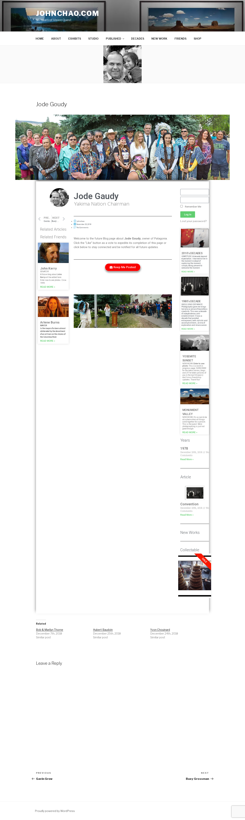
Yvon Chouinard (160, 629)
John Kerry (48, 268)
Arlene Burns (50, 322)
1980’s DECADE (191, 301)
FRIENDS (180, 38)
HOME (40, 38)
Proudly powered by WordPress (55, 811)
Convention (189, 504)
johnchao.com (67, 13)
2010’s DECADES (192, 253)
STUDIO (93, 38)
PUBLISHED (113, 38)
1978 (184, 448)
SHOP (197, 38)
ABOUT (56, 38)
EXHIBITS (74, 38)
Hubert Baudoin (103, 629)
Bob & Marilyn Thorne (49, 629)
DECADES (137, 38)
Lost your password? (193, 221)
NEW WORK (159, 38)
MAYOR (43, 325)
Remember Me (192, 206)
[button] (122, 267)
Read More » (47, 287)
